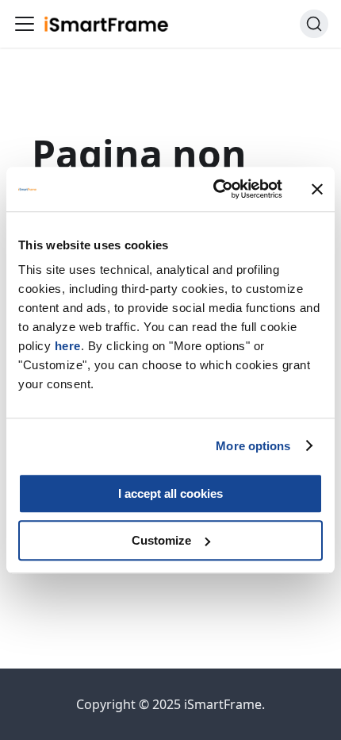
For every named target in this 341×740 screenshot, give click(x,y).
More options (253, 446)
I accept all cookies (170, 493)
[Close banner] (317, 189)
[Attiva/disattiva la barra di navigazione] (24, 24)
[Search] (314, 24)
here (68, 346)
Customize (161, 540)
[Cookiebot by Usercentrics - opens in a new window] (214, 189)
